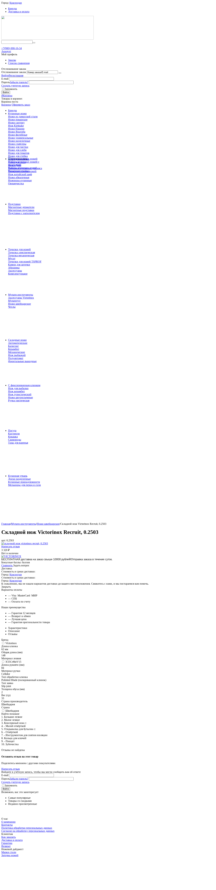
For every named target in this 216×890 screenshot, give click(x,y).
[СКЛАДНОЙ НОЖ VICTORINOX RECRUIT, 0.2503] (24, 543)
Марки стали (8, 852)
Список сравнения (19, 63)
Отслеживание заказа (13, 72)
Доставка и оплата (18, 11)
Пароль (5, 82)
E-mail (4, 78)
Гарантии (6, 843)
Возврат (6, 846)
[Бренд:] (11, 556)
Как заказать (8, 837)
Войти (5, 75)
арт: (3, 540)
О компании (8, 821)
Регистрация (16, 75)
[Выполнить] (60, 73)
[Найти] (34, 42)
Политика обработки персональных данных (26, 827)
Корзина (6, 104)
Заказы (12, 60)
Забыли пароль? (19, 82)
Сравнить (7, 565)
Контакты (7, 824)
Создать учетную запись (15, 85)
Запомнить (11, 89)
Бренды (12, 8)
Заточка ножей (9, 855)
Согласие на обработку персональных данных (28, 830)
